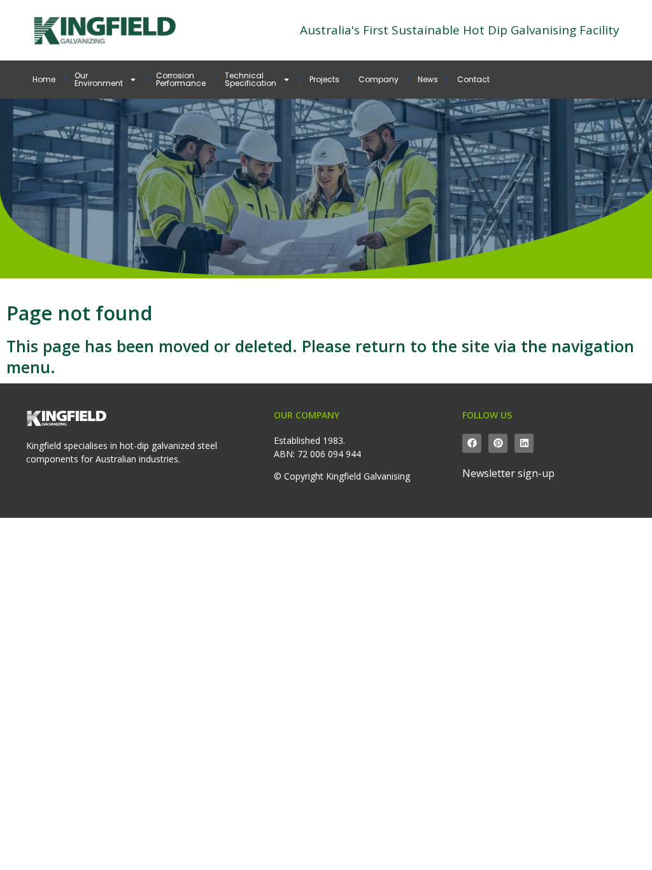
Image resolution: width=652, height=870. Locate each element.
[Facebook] (471, 443)
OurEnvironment (98, 79)
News (428, 79)
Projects (324, 79)
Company (378, 79)
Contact (473, 79)
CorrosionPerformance (181, 79)
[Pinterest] (497, 443)
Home (43, 79)
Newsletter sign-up (508, 473)
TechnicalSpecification (250, 79)
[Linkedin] (524, 443)
